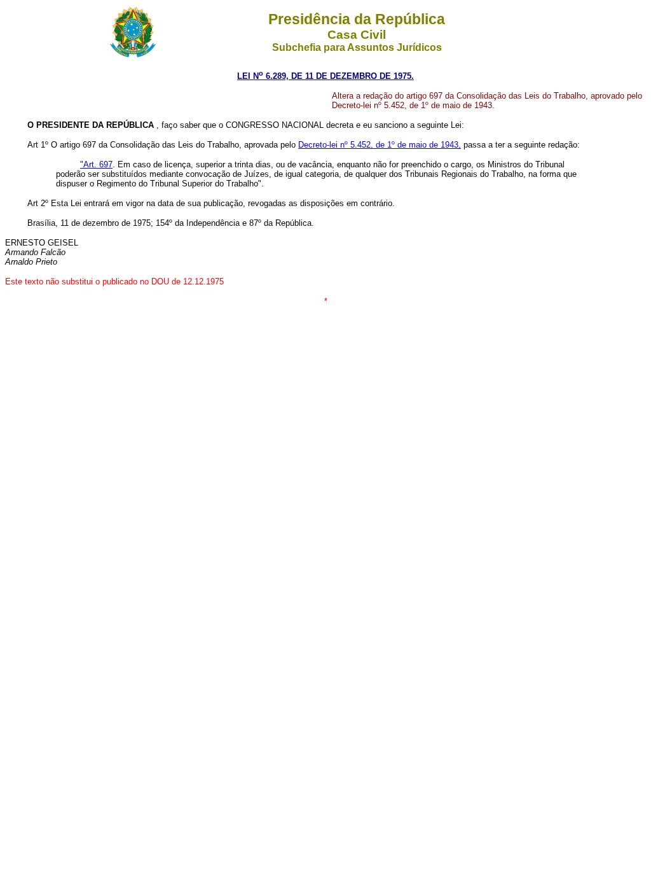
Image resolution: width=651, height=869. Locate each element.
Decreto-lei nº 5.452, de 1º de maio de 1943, (379, 144)
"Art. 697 (96, 164)
